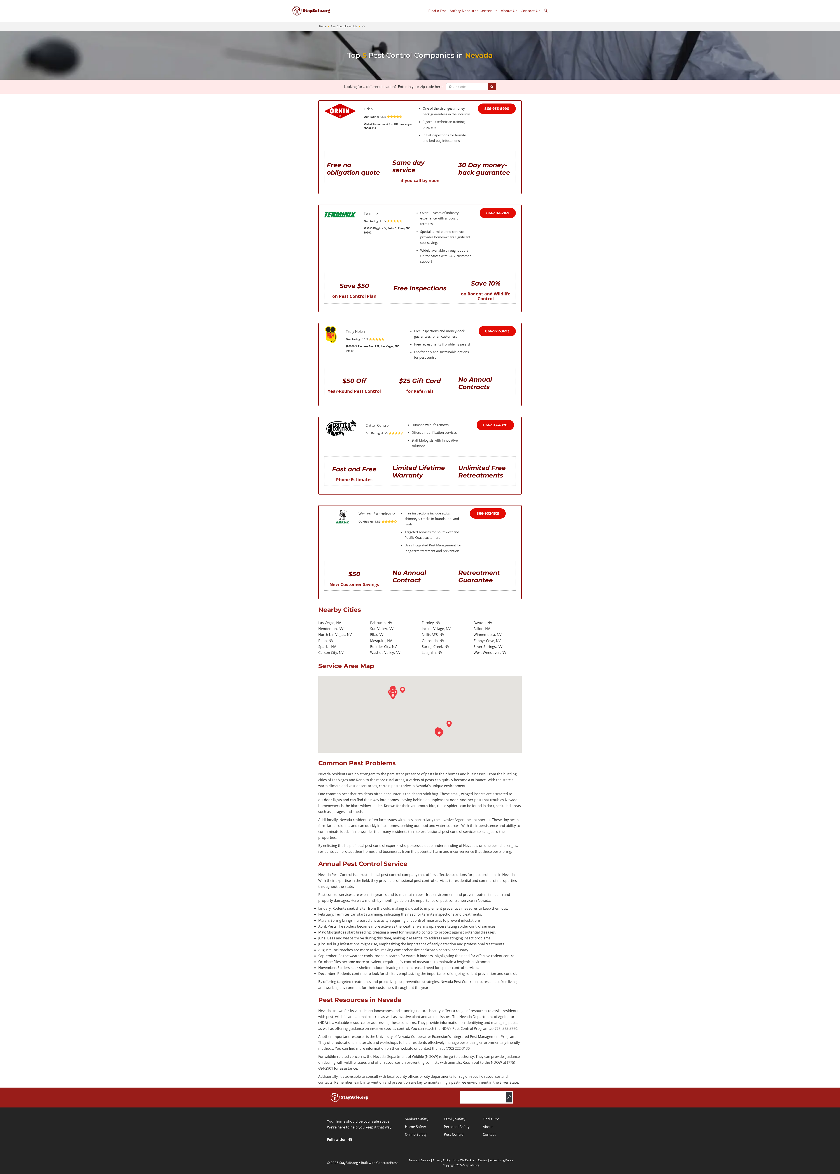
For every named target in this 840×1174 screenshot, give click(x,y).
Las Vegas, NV (329, 622)
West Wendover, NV (490, 652)
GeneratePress (387, 1162)
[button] (547, 11)
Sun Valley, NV (382, 628)
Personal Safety (456, 1126)
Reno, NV (325, 640)
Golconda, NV (433, 640)
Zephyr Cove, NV (487, 640)
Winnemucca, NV (488, 634)
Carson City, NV (331, 652)
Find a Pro (437, 11)
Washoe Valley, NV (385, 652)
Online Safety (416, 1134)
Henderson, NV (330, 628)
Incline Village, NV (436, 628)
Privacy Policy (442, 1160)
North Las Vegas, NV (335, 634)
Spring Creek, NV (435, 646)
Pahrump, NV (381, 622)
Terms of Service (419, 1160)
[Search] (509, 1097)
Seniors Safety (416, 1119)
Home (323, 26)
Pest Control (454, 1134)
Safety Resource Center (471, 11)
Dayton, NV (483, 622)
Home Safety (415, 1126)
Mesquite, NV (381, 640)
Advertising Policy (501, 1160)
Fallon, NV (482, 628)
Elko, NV (376, 634)
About (488, 1126)
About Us (509, 11)
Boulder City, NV (383, 646)
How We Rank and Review (470, 1160)
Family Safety (454, 1119)
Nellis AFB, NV (433, 634)
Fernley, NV (431, 622)
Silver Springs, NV (488, 646)
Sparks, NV (327, 646)
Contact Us (530, 11)
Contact (489, 1134)
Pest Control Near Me (344, 26)
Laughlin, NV (432, 652)
